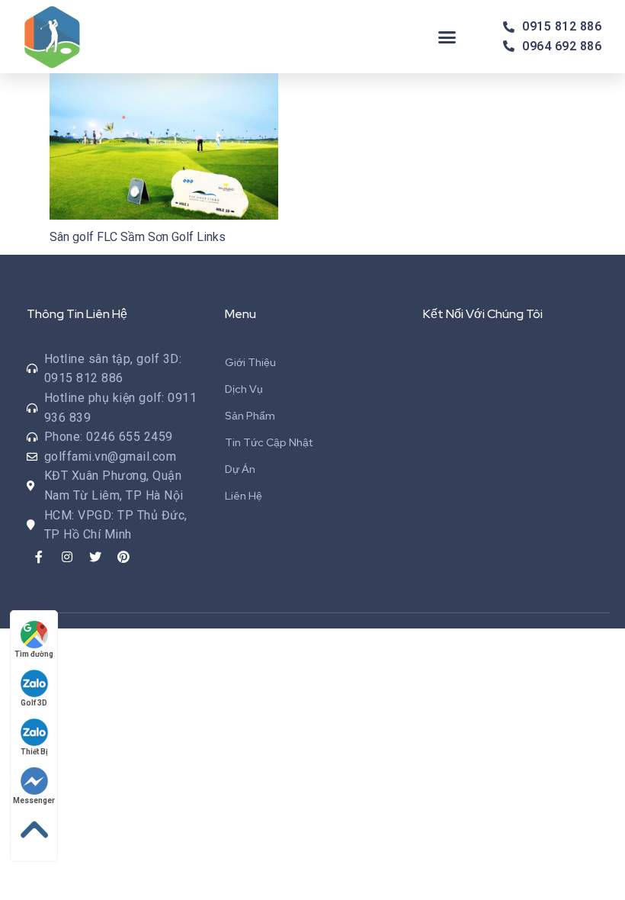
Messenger (34, 800)
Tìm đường (33, 654)
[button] (447, 36)
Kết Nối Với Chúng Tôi (483, 314)
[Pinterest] (123, 557)
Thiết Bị (34, 751)
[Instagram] (67, 557)
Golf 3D (34, 703)
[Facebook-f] (39, 557)
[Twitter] (95, 557)
